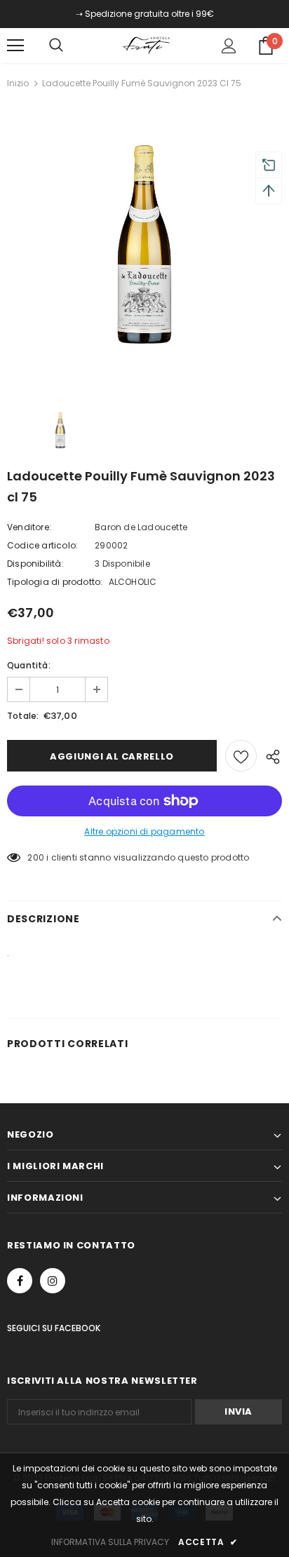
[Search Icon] (70, 46)
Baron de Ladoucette (141, 527)
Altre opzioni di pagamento (144, 831)
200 (35, 857)
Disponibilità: (35, 563)
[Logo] (146, 45)
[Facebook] (19, 1280)
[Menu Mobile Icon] (15, 45)
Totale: (23, 716)
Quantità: (29, 665)
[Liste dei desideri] (241, 755)
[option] (144, 246)
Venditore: (29, 527)
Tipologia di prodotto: (54, 582)
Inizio (18, 83)
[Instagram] (52, 1280)
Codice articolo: (42, 545)
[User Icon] (229, 46)
